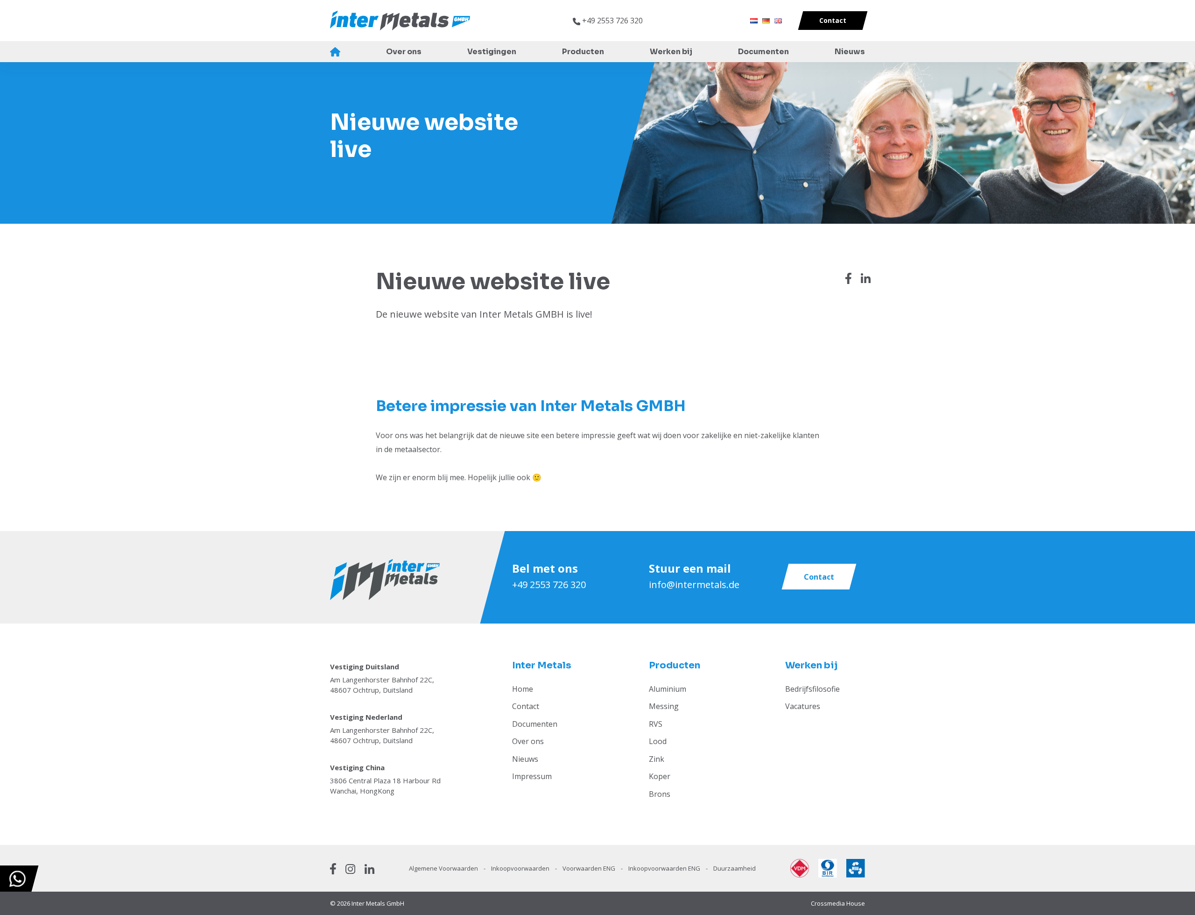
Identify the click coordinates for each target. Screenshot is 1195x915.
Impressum (532, 776)
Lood (658, 741)
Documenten (763, 52)
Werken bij (671, 52)
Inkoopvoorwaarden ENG (665, 868)
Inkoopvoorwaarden (521, 868)
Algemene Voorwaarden (444, 868)
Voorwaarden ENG (589, 868)
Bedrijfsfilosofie (812, 689)
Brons (659, 794)
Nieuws (850, 52)
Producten (583, 52)
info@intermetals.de (694, 584)
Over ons (404, 52)
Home (335, 52)
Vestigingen (491, 52)
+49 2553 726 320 (549, 584)
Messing (664, 706)
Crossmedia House (838, 903)
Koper (659, 776)
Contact (525, 706)
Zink (656, 759)
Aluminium (667, 689)
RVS (655, 724)
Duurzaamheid (734, 868)
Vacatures (802, 706)
